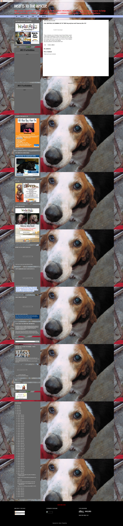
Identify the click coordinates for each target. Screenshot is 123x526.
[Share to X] (51, 45)
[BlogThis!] (49, 45)
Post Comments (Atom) (78, 83)
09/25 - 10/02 (20, 435)
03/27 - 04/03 (20, 473)
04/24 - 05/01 (20, 468)
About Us (22, 16)
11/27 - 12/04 (20, 421)
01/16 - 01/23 (20, 496)
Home (76, 79)
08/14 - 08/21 (20, 445)
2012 (18, 412)
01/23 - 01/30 (20, 494)
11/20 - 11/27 (20, 423)
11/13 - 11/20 (20, 425)
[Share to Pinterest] (54, 45)
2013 (18, 410)
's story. (21, 285)
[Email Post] (45, 44)
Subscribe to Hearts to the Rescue (86, 518)
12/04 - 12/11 (20, 420)
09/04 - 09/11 (20, 440)
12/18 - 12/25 (20, 416)
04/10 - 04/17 (20, 470)
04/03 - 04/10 (20, 471)
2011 (18, 413)
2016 (18, 405)
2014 (18, 408)
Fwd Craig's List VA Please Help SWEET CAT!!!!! (27, 486)
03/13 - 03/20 (20, 489)
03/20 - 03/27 (20, 488)
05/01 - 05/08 (20, 466)
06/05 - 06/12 (20, 461)
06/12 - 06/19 (20, 459)
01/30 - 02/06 (20, 493)
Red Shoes (44, 16)
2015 (18, 407)
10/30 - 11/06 (20, 428)
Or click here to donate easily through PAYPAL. (24, 292)
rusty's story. (21, 314)
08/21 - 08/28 (20, 443)
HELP (16, 16)
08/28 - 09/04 (20, 441)
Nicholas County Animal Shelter (22, 375)
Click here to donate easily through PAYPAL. (23, 319)
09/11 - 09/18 (20, 438)
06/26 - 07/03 (20, 456)
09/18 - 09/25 (20, 436)
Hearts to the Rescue (30, 6)
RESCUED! (20, 480)
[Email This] (48, 45)
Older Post (105, 79)
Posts (17, 511)
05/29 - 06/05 (20, 463)
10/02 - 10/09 (20, 433)
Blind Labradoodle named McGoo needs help (26, 481)
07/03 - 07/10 (20, 455)
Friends (33, 16)
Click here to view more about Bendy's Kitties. (24, 264)
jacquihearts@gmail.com (20, 329)
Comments (18, 514)
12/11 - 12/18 (20, 418)
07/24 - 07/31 (20, 450)
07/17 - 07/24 (20, 451)
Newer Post (47, 79)
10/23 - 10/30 (20, 430)
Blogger (68, 523)
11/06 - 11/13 (20, 426)
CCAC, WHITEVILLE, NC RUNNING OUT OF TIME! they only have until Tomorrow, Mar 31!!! (65, 23)
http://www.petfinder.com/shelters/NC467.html (53, 41)
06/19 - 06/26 (20, 458)
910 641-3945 (66, 36)
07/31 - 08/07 (20, 448)
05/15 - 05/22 (20, 464)
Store (38, 16)
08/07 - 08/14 (20, 446)
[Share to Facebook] (52, 45)
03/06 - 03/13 (20, 491)
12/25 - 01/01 (20, 415)
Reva (27, 16)
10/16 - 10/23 (20, 431)
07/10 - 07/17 (20, 453)
